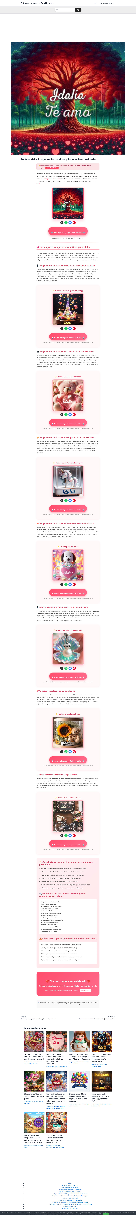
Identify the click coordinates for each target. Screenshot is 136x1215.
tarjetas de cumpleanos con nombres (70, 1191)
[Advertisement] (68, 30)
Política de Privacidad (69, 1206)
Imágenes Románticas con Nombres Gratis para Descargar (69, 1196)
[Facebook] (70, 222)
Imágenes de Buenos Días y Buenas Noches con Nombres (70, 1194)
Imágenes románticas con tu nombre (70, 1189)
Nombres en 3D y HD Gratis (70, 1198)
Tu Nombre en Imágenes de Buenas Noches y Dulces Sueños (70, 1202)
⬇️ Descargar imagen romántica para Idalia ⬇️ (68, 338)
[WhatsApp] (66, 222)
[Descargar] (61, 222)
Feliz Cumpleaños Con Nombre (54, 1066)
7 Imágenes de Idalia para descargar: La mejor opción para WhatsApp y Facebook (79, 1056)
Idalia (35, 1063)
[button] (113, 3)
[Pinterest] (74, 222)
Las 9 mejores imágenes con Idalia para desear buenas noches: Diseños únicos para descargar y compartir (55, 1098)
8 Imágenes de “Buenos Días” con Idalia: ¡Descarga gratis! (34, 1096)
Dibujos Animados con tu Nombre (33, 1145)
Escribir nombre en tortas (70, 1185)
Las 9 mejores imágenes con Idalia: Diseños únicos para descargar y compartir (34, 1056)
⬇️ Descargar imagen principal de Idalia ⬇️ (68, 232)
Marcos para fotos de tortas (69, 1187)
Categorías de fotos (106, 3)
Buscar (78, 10)
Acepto (106, 1213)
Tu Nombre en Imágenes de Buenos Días (70, 1200)
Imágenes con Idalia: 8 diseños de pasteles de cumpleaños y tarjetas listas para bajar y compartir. (55, 1059)
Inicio (96, 3)
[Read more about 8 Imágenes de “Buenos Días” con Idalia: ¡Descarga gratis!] (34, 1081)
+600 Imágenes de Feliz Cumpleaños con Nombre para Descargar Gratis (70, 1204)
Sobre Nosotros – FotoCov (70, 1208)
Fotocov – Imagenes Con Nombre (37, 3)
